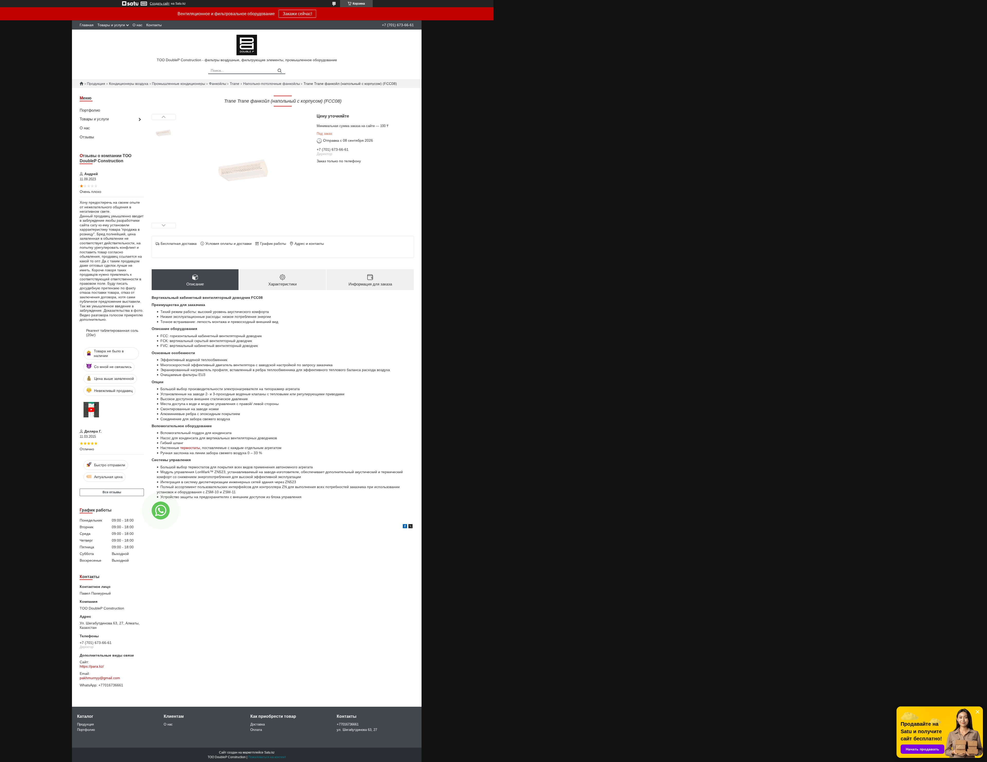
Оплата (256, 730)
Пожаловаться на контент (267, 757)
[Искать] (279, 71)
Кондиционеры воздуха (128, 83)
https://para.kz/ (92, 666)
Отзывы (87, 137)
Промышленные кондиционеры (178, 83)
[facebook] (405, 527)
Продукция (96, 83)
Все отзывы (112, 492)
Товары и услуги (111, 25)
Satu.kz (269, 752)
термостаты (190, 448)
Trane (234, 83)
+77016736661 (348, 724)
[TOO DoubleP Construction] (246, 45)
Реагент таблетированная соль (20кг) (112, 332)
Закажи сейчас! (297, 14)
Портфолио (90, 110)
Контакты (154, 25)
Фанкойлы (217, 83)
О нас (137, 25)
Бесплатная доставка (179, 243)
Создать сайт (160, 3)
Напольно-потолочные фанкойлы (271, 83)
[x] (410, 527)
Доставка (257, 724)
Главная (87, 25)
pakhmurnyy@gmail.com (100, 678)
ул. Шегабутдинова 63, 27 (357, 730)
